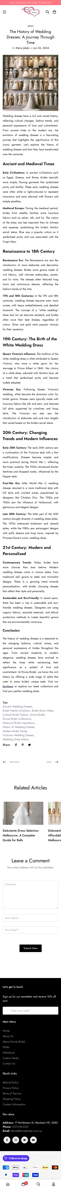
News (31, 26)
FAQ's (6, 1047)
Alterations (9, 1053)
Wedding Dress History (16, 739)
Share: (7, 745)
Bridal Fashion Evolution (16, 711)
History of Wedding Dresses (18, 727)
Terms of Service (12, 1093)
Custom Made (10, 1058)
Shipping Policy (12, 1099)
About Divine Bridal (14, 1042)
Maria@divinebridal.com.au (26, 1131)
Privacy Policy (11, 1088)
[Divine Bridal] (30, 12)
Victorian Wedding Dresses (18, 735)
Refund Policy (10, 1082)
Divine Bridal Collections (17, 719)
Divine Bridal (37, 715)
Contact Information (14, 1104)
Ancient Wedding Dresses (17, 706)
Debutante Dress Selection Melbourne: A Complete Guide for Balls (21, 835)
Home (6, 1031)
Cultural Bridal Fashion (15, 715)
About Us (8, 1036)
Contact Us (9, 1063)
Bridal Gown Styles (42, 711)
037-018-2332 (20, 1127)
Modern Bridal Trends (15, 731)
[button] (54, 12)
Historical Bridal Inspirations (18, 723)
